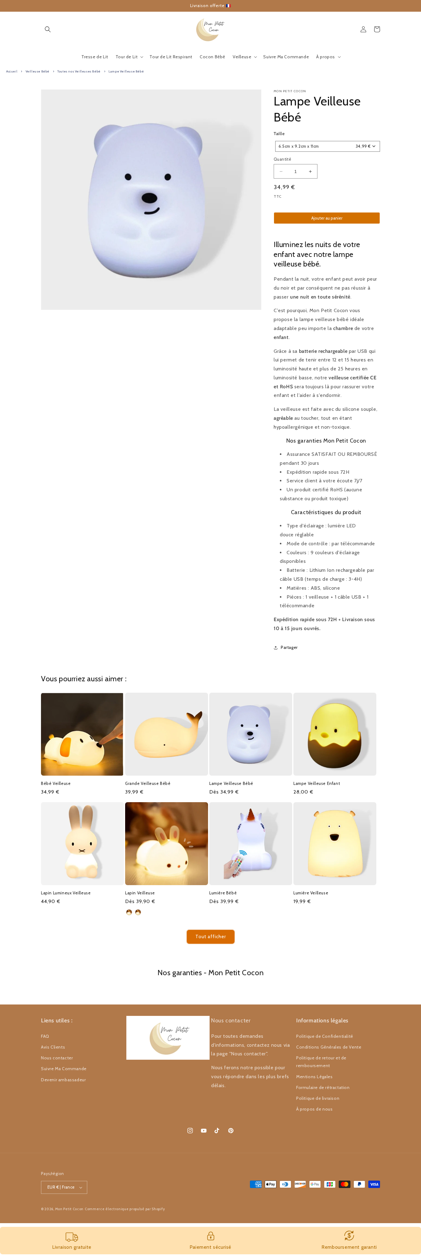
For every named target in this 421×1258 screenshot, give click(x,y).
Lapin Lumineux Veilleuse (66, 892)
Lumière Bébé (223, 892)
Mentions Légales (314, 1076)
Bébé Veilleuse (56, 783)
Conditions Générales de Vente (328, 1047)
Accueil (11, 71)
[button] (48, 29)
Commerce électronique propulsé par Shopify (125, 1209)
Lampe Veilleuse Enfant (316, 783)
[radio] (129, 912)
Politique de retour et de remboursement (321, 1061)
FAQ (45, 1036)
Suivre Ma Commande (64, 1068)
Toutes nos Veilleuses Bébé (78, 71)
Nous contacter (57, 1058)
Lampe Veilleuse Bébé (126, 71)
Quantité (282, 159)
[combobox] (327, 146)
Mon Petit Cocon (69, 1209)
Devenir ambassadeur (63, 1080)
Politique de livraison (317, 1098)
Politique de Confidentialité (324, 1036)
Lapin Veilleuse (140, 892)
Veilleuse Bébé (37, 71)
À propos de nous (314, 1109)
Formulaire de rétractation (323, 1087)
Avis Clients (53, 1047)
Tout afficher (210, 936)
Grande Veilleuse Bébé (148, 783)
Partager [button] (289, 647)
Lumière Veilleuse (310, 892)
